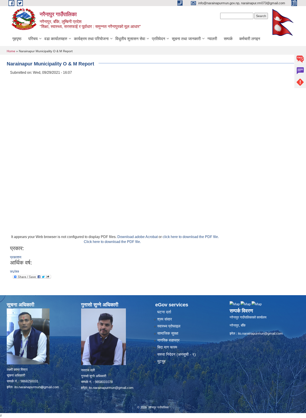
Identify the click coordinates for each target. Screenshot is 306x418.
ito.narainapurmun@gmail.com (36, 387)
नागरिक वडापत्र (168, 340)
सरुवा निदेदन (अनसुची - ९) (176, 354)
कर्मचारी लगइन (249, 39)
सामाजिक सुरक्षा (167, 333)
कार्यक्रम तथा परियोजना (91, 39)
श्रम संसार (164, 319)
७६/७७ (14, 271)
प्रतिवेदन (158, 39)
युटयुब (161, 361)
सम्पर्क (228, 39)
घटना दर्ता (164, 312)
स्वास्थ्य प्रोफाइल (168, 326)
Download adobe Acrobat (138, 237)
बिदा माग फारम (167, 347)
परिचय (33, 39)
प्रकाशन (15, 257)
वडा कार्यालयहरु (55, 39)
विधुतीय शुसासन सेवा (130, 39)
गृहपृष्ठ (17, 39)
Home (11, 51)
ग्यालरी (212, 39)
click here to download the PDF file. (191, 237)
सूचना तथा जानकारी (186, 39)
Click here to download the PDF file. (112, 242)
